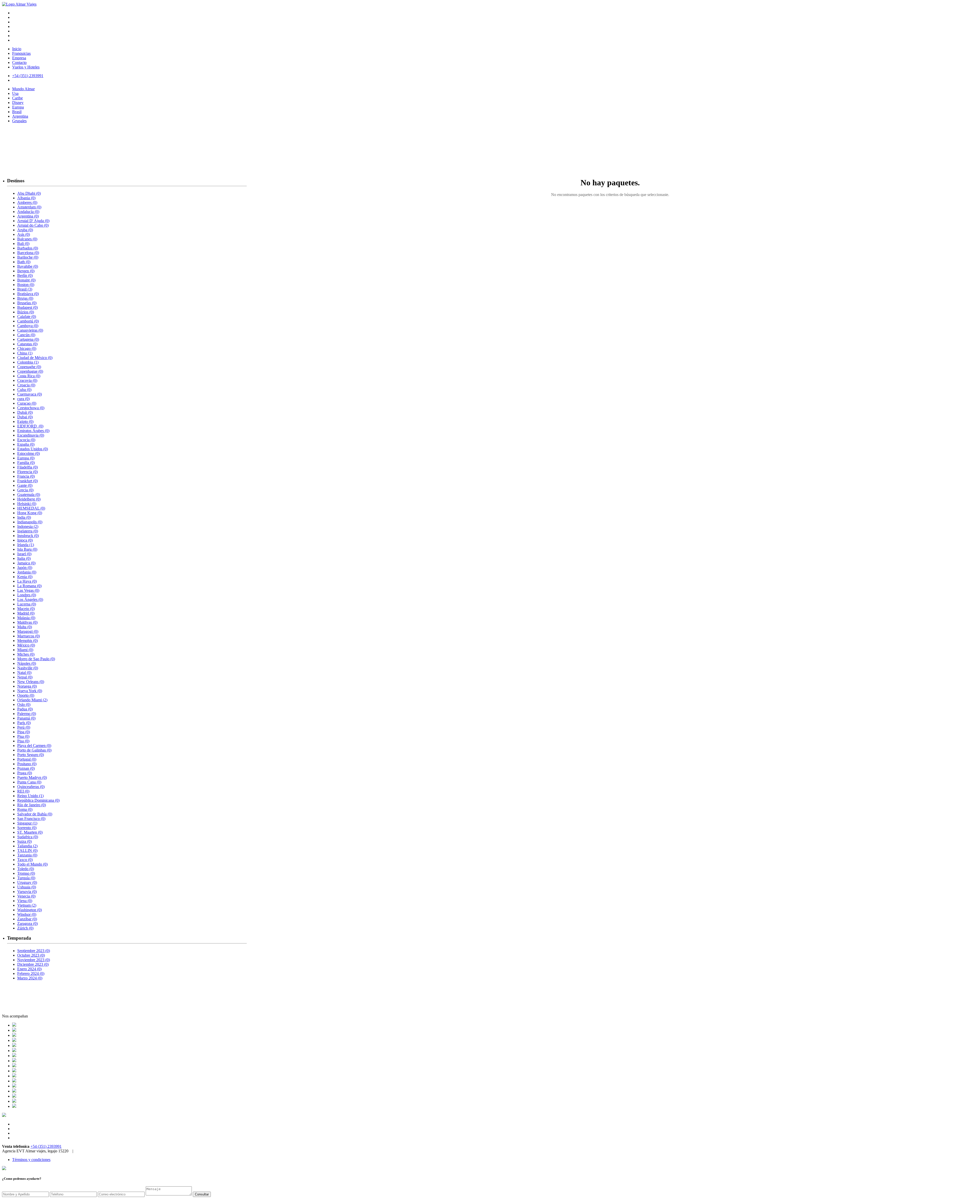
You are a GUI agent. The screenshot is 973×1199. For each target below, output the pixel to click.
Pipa (23, 732)
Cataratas (27, 344)
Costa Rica (28, 376)
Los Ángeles (30, 599)
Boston (25, 284)
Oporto (25, 695)
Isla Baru (27, 549)
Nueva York (29, 691)
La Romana (29, 586)
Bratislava (28, 294)
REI (23, 791)
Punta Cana (29, 782)
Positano (26, 764)
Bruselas (26, 303)
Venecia (26, 896)
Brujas (25, 298)
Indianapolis (29, 522)
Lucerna (26, 604)
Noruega (27, 686)
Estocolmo (28, 453)
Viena (24, 901)
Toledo (25, 869)
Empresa (19, 58)
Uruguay (27, 882)
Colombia (28, 362)
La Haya (27, 581)
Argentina (20, 116)
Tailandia (27, 846)
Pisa (23, 736)
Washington (29, 910)
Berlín (25, 275)
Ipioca (25, 540)
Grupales (19, 121)
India (24, 517)
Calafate (26, 316)
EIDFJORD (30, 426)
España (25, 444)
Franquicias (21, 53)
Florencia (27, 472)
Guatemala (28, 494)
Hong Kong (29, 513)
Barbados (27, 248)
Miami (25, 650)
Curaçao (26, 403)
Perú (23, 727)
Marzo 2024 (29, 978)
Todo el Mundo (32, 864)
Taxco (25, 859)
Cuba (24, 389)
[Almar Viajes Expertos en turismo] (19, 4)
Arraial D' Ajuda (33, 221)
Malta (24, 627)
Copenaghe (29, 367)
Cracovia (27, 380)
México (26, 645)
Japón (24, 567)
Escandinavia (30, 435)
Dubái (25, 412)
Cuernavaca (29, 394)
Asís (23, 234)
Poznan (26, 768)
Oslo (23, 704)
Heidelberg (29, 499)
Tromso (26, 873)
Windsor (26, 914)
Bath (23, 262)
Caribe (17, 98)
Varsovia (27, 891)
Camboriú (28, 321)
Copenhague (30, 371)
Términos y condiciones (31, 1159)
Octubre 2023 (31, 955)
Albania (26, 198)
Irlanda (25, 545)
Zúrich (25, 928)
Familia (26, 462)
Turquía (26, 878)
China (24, 353)
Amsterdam (29, 207)
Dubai (25, 417)
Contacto (19, 62)
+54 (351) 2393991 (46, 1146)
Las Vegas (28, 590)
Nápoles (26, 663)
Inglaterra (27, 531)
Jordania (26, 572)
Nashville (27, 668)
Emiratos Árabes (33, 430)
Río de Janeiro (31, 805)
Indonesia (27, 526)
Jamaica (26, 563)
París (24, 723)
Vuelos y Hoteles (26, 67)
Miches (25, 654)
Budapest (27, 307)
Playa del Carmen (34, 745)
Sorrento (26, 828)
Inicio (16, 49)
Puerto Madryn (32, 777)
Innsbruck (28, 535)
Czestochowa (30, 408)
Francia (26, 476)
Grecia (25, 490)
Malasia (26, 618)
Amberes (27, 202)
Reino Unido (30, 796)
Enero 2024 (29, 969)
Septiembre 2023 (33, 951)
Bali (23, 243)
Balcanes (27, 239)
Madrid (25, 613)
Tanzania (27, 855)
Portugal (26, 759)
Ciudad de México (34, 357)
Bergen (25, 271)
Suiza (24, 841)
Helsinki (26, 504)
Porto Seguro (30, 755)
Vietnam (26, 905)
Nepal (24, 677)
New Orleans (30, 681)
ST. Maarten (30, 832)
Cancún (26, 335)
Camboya (27, 326)
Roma (24, 809)
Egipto (25, 421)
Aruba (25, 230)
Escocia (26, 440)
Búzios (25, 312)
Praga (24, 773)
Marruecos (28, 636)
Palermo (26, 713)
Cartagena (28, 339)
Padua (25, 709)
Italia (24, 558)
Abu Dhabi (29, 193)
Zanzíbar (27, 919)
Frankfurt (27, 481)
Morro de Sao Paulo (36, 659)
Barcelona (28, 252)
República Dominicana (38, 800)
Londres (26, 595)
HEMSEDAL (31, 508)
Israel (24, 554)
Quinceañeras (31, 786)
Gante (24, 485)
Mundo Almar (23, 89)
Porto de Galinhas (34, 750)
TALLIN (27, 850)
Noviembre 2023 (33, 960)
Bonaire (26, 280)
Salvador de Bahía (34, 814)
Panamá (26, 718)
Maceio (26, 608)
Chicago (26, 348)
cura (23, 399)
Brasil (17, 112)
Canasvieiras (30, 330)
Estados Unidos (32, 449)
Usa (15, 93)
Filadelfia (27, 467)
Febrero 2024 (30, 973)
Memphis (27, 640)
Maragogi (27, 631)
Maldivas (27, 622)
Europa (18, 107)
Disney (18, 102)
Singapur (27, 823)
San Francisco (31, 818)
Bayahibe (27, 266)
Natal (24, 672)
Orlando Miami (32, 700)
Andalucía (28, 211)
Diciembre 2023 (33, 964)
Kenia (24, 577)
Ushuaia (26, 887)
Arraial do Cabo (33, 225)
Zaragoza (27, 923)
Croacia (26, 385)
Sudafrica (27, 837)
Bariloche (27, 257)
